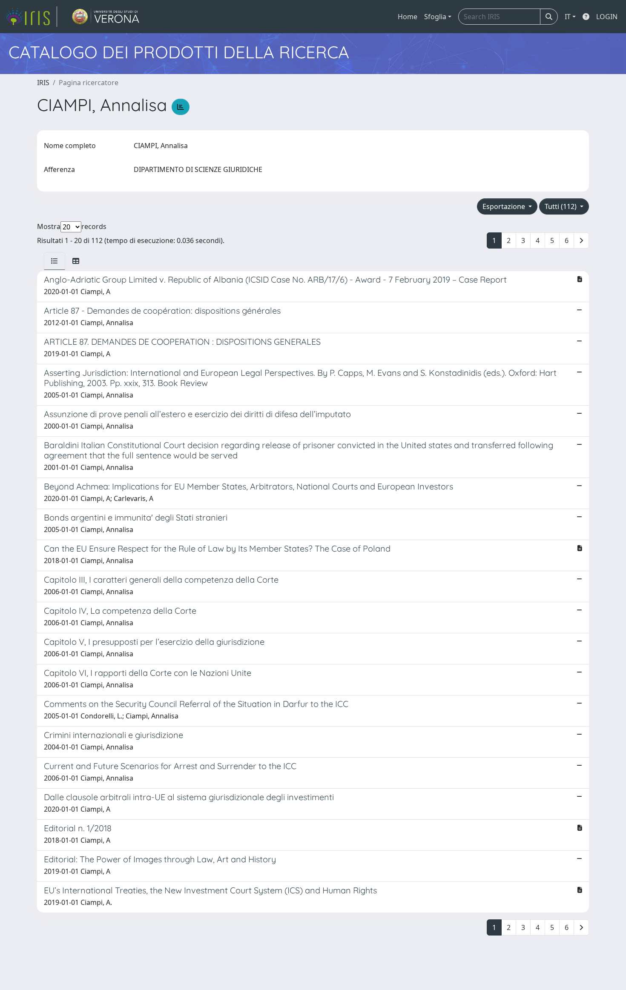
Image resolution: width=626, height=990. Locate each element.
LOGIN (606, 16)
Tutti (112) (561, 206)
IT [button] (568, 16)
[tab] (54, 261)
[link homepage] (31, 16)
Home (407, 16)
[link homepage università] (106, 16)
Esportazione (504, 206)
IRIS (43, 82)
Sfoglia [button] (435, 16)
